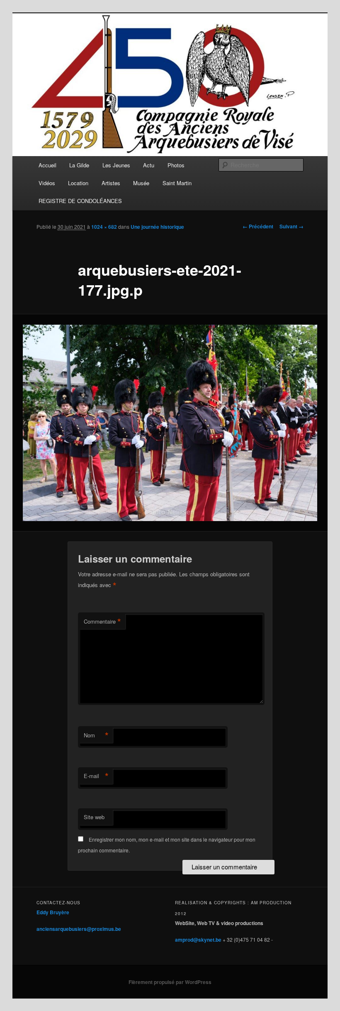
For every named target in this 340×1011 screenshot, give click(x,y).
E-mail (96, 776)
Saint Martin (177, 183)
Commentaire (102, 621)
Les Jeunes (116, 165)
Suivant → (291, 226)
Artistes (111, 183)
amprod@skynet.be (198, 939)
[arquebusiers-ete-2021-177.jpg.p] (170, 423)
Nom (96, 735)
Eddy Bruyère (52, 912)
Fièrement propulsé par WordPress (170, 982)
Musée (141, 183)
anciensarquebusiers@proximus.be (78, 929)
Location (78, 183)
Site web (94, 817)
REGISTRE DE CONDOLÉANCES (80, 201)
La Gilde (79, 165)
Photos (176, 165)
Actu (148, 165)
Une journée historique (157, 226)
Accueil (47, 165)
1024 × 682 (104, 226)
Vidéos (47, 183)
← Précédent (258, 226)
